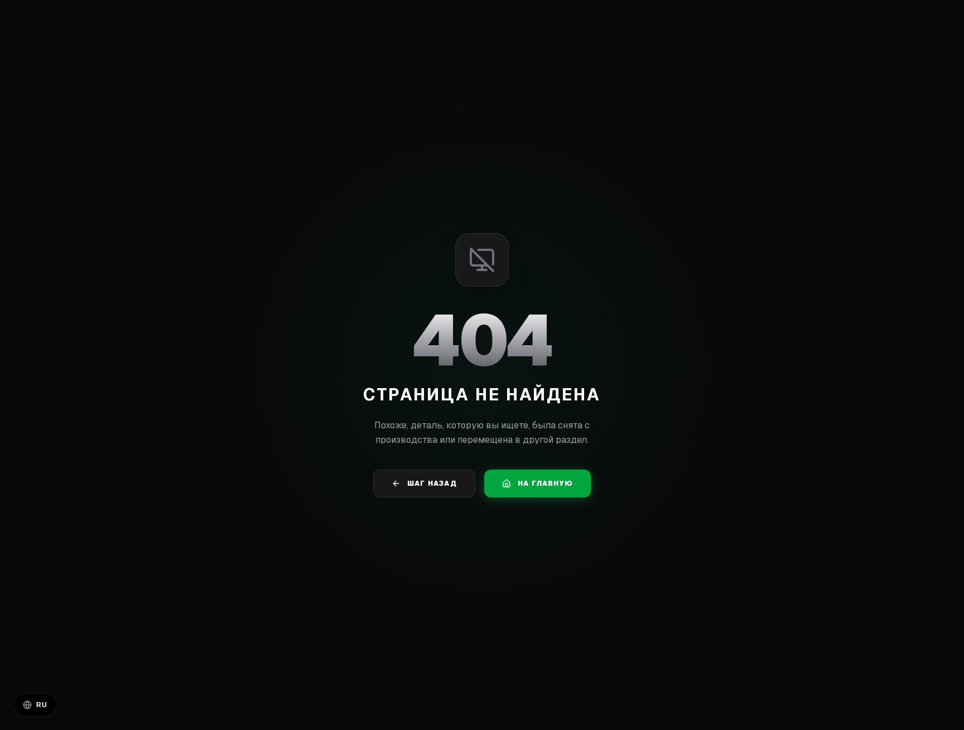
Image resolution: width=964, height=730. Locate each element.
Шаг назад (432, 483)
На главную (545, 483)
